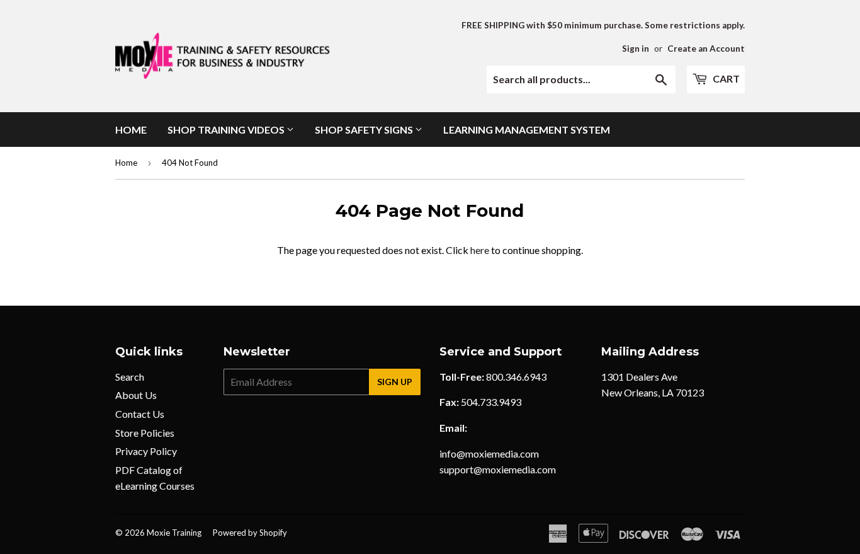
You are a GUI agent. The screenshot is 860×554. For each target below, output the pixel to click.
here (479, 250)
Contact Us (139, 414)
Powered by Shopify (250, 533)
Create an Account (706, 48)
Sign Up (394, 381)
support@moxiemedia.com (497, 469)
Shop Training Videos (226, 130)
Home (131, 130)
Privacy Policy (146, 451)
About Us (136, 395)
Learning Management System (526, 130)
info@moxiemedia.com (489, 453)
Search (129, 377)
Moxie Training (174, 533)
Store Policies (144, 433)
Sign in (635, 48)
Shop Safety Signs (365, 130)
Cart (725, 78)
